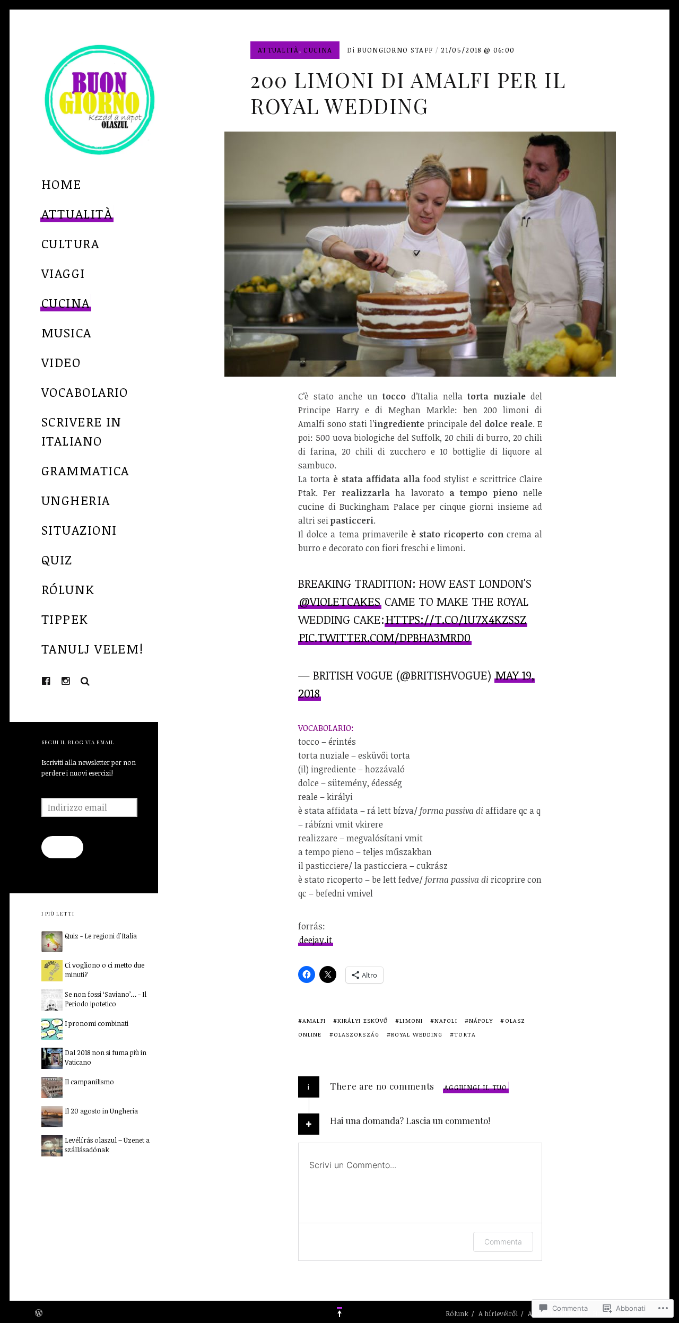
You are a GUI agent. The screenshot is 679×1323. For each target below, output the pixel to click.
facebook (54, 680)
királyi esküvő (362, 1020)
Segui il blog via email (78, 741)
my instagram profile (73, 680)
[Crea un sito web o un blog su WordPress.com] (38, 1313)
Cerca (85, 681)
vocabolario (84, 392)
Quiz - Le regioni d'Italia (101, 936)
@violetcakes (339, 601)
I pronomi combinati (96, 1023)
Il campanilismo (89, 1081)
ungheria (75, 500)
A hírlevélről (498, 1313)
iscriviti (62, 847)
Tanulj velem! (92, 648)
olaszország (356, 1034)
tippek (65, 619)
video (61, 362)
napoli (445, 1020)
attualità (76, 213)
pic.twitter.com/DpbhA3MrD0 (385, 637)
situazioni (79, 529)
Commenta (503, 1241)
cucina (65, 302)
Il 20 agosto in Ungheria (101, 1111)
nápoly (481, 1020)
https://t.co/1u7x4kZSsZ (456, 619)
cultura (70, 243)
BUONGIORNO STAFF (395, 50)
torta (465, 1034)
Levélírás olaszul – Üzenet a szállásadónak (107, 1144)
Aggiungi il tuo (476, 1087)
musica (66, 332)
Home (61, 184)
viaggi (63, 273)
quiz (57, 559)
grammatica (85, 470)
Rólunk (68, 589)
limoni (411, 1020)
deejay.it (315, 940)
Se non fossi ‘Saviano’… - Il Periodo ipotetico (105, 998)
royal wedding (416, 1034)
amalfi (314, 1020)
